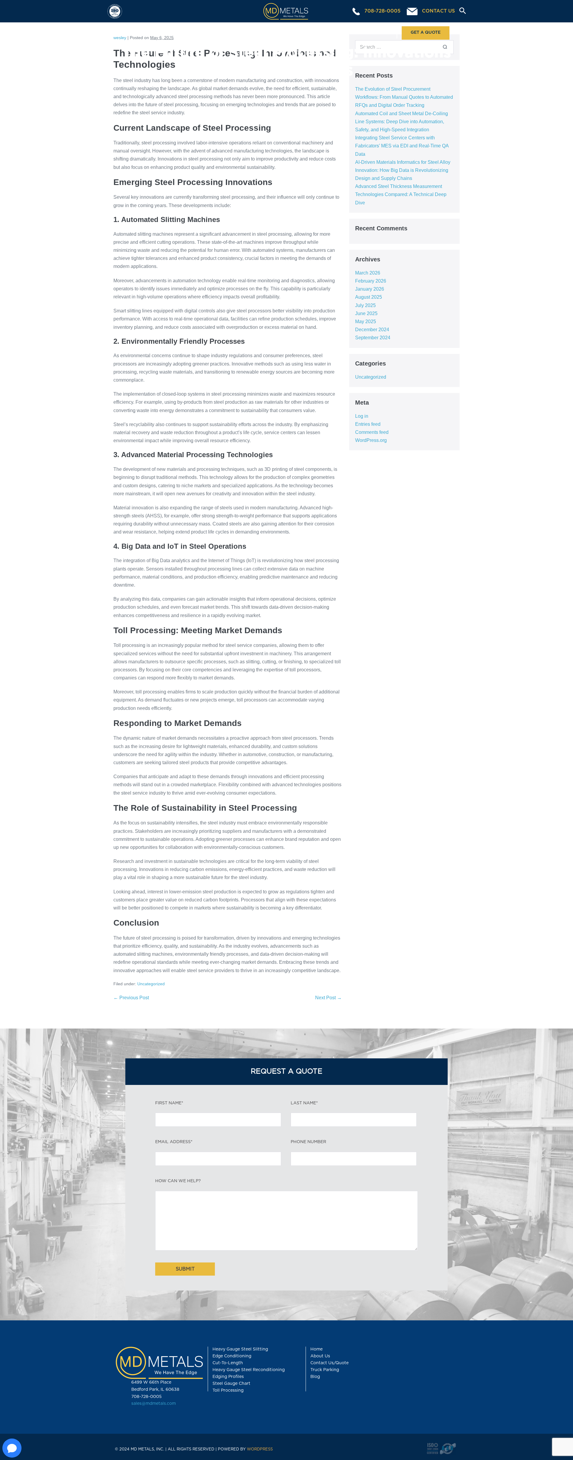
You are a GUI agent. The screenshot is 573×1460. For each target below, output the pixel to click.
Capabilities (196, 32)
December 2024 (372, 329)
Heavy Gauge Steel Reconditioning (248, 1370)
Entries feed (368, 424)
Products (312, 32)
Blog (315, 1377)
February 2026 (370, 280)
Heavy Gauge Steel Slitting (240, 1349)
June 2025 (366, 313)
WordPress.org (371, 440)
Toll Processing (255, 32)
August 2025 (368, 297)
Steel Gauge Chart (231, 1384)
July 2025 (365, 305)
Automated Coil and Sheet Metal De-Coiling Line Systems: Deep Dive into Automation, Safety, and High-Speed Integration (401, 121)
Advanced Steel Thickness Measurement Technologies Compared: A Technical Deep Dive (400, 194)
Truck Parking (324, 1370)
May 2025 (365, 321)
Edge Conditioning (231, 1356)
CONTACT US (437, 11)
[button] (460, 11)
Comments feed (372, 432)
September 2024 (372, 337)
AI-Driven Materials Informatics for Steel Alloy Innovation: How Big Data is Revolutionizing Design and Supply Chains (402, 170)
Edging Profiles (228, 1377)
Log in (361, 416)
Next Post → (328, 997)
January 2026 (369, 289)
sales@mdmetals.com (153, 1404)
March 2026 (367, 272)
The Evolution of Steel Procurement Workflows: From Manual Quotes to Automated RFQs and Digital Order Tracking (404, 97)
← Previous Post (131, 997)
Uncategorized (151, 983)
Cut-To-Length (227, 1363)
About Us (368, 32)
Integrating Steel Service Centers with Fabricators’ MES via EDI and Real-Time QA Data (402, 145)
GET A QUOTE (425, 32)
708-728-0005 (382, 11)
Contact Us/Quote (329, 1363)
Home (141, 32)
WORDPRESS (260, 1449)
